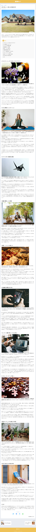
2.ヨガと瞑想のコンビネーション (7, 44)
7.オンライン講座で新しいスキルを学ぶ (8, 51)
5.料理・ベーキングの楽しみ (6, 48)
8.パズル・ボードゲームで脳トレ (7, 52)
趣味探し (33, 516)
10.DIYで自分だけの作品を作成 (7, 55)
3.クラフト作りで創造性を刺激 (7, 45)
